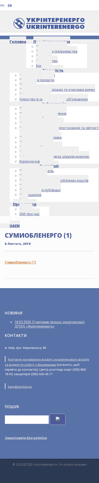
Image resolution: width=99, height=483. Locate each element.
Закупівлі (49, 166)
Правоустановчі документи (43, 108)
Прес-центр (25, 204)
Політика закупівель (36, 170)
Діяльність (52, 70)
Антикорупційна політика (40, 146)
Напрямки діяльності (37, 75)
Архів (23, 199)
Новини (26, 209)
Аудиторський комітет (38, 118)
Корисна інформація (36, 161)
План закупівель (33, 175)
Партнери (28, 84)
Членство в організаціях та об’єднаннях (53, 99)
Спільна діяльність (35, 94)
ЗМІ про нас (29, 213)
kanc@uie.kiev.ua (20, 387)
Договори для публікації (40, 189)
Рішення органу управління (42, 113)
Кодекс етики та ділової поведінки (49, 151)
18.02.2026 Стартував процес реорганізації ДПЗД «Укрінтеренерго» (49, 324)
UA (2, 5)
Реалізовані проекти (36, 79)
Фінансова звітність (36, 142)
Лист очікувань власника (40, 137)
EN (10, 5)
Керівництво (47, 60)
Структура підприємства (56, 51)
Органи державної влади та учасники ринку (57, 89)
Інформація (54, 103)
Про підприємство (51, 41)
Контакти (44, 65)
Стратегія (44, 56)
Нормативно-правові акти (41, 123)
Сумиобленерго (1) (20, 262)
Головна (18, 41)
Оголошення (30, 194)
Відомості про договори (40, 185)
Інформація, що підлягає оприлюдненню (54, 156)
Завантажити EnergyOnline (26, 438)
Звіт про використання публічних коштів (53, 180)
